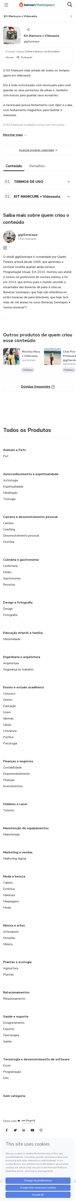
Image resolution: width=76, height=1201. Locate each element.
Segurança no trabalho (18, 669)
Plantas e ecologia (17, 962)
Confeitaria (10, 566)
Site (6, 1078)
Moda (7, 907)
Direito (7, 700)
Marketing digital (14, 858)
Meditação (10, 493)
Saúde (7, 1041)
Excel (7, 1065)
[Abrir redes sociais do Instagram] (5, 249)
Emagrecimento (14, 1023)
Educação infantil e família (23, 633)
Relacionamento (14, 999)
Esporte (8, 1029)
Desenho (9, 938)
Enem (7, 712)
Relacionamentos (16, 992)
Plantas (8, 974)
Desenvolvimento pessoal (21, 535)
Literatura (10, 731)
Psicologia (10, 743)
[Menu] (6, 5)
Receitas (9, 585)
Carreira (8, 523)
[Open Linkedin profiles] (24, 1130)
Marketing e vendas (18, 852)
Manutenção (11, 834)
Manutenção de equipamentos (26, 828)
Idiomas (8, 718)
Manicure (9, 895)
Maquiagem (11, 901)
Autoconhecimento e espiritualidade (30, 474)
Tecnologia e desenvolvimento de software (36, 1059)
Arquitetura (11, 663)
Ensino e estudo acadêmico (23, 687)
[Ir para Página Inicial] (37, 5)
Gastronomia (11, 578)
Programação (12, 1072)
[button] (33, 181)
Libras (7, 725)
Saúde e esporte (15, 1016)
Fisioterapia (11, 1035)
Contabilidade (12, 767)
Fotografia (10, 615)
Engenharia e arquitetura (21, 657)
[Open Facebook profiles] (6, 1130)
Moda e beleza (14, 876)
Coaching (9, 529)
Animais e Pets (14, 450)
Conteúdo (14, 166)
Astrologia (10, 480)
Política (8, 737)
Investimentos (13, 786)
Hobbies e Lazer (15, 804)
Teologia (9, 499)
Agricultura (10, 968)
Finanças (9, 780)
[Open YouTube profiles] (32, 1130)
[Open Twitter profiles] (15, 1130)
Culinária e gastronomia (21, 560)
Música (7, 944)
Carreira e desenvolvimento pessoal (30, 517)
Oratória (8, 542)
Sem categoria (14, 1096)
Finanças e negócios (18, 761)
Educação (9, 706)
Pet (5, 456)
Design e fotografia (18, 602)
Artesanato (11, 932)
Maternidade (11, 639)
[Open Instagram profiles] (41, 1130)
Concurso (9, 693)
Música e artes (14, 925)
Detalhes (37, 166)
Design (8, 609)
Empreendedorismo (16, 774)
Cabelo (8, 883)
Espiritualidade (13, 486)
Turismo (8, 810)
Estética (9, 889)
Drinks (7, 572)
